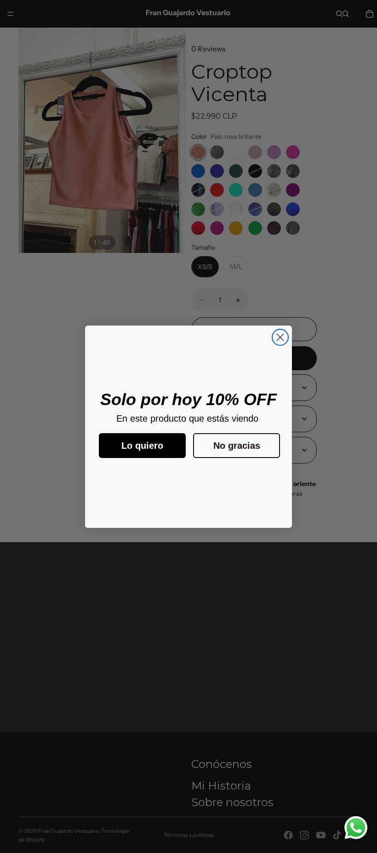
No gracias (236, 446)
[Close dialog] (280, 337)
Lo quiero (142, 446)
